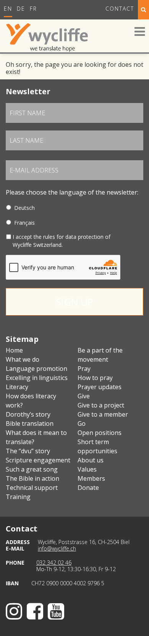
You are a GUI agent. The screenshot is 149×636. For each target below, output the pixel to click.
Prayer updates (99, 387)
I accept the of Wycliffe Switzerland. (61, 240)
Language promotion (36, 368)
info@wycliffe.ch (57, 548)
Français (24, 222)
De (21, 8)
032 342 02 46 (53, 562)
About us (91, 460)
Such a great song (32, 469)
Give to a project (101, 405)
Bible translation (29, 423)
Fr (33, 8)
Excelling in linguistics (37, 378)
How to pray (95, 378)
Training (18, 497)
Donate (88, 487)
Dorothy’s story (28, 414)
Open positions (99, 432)
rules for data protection (73, 236)
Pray (84, 368)
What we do (22, 359)
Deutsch (24, 207)
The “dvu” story (28, 451)
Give (84, 396)
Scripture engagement (38, 460)
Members (91, 478)
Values (87, 469)
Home (14, 350)
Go (82, 423)
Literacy (17, 387)
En (8, 8)
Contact (119, 8)
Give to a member (103, 414)
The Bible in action (32, 478)
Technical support (32, 487)
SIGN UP (74, 301)
